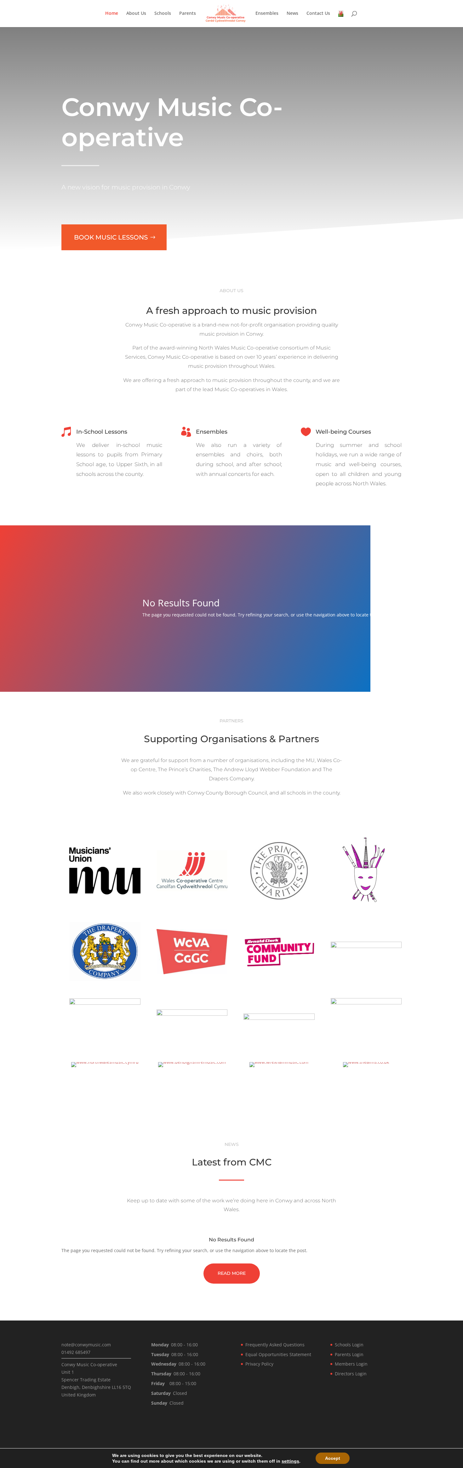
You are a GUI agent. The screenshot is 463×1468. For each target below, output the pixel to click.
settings (290, 1461)
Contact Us (318, 13)
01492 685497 (75, 1352)
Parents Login (349, 1354)
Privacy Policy (259, 1364)
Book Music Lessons (111, 237)
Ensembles (266, 13)
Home (111, 13)
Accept (332, 1458)
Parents (187, 13)
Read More (232, 1273)
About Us (136, 13)
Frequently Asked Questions (275, 1345)
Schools (162, 13)
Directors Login (351, 1374)
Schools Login (349, 1345)
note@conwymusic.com (86, 1345)
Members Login (351, 1364)
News (292, 13)
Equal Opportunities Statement (278, 1354)
